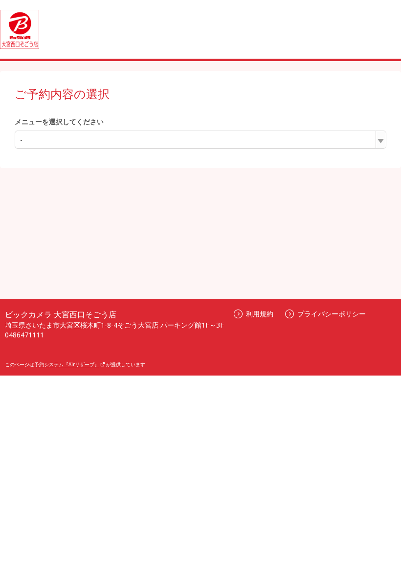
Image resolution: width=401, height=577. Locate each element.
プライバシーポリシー (331, 313)
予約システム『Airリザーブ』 (66, 364)
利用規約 (259, 313)
